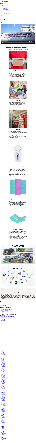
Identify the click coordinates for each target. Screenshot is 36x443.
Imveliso (3, 7)
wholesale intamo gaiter (3, 316)
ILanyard (5, 8)
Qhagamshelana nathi (5, 13)
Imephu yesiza (2, 315)
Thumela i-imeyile (3, 322)
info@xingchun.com (5, 1)
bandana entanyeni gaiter (11, 316)
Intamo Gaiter (6, 9)
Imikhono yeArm (6, 10)
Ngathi (3, 6)
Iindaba (3, 12)
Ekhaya (3, 21)
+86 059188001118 (5, 310)
